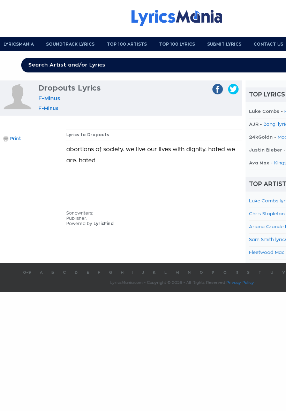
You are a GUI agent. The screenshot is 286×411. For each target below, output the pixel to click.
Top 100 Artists (127, 44)
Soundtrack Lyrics (70, 44)
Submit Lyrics (224, 44)
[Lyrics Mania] (182, 17)
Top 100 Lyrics (177, 44)
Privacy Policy (240, 283)
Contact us (268, 44)
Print (15, 139)
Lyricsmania (18, 44)
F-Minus (49, 98)
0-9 (27, 272)
